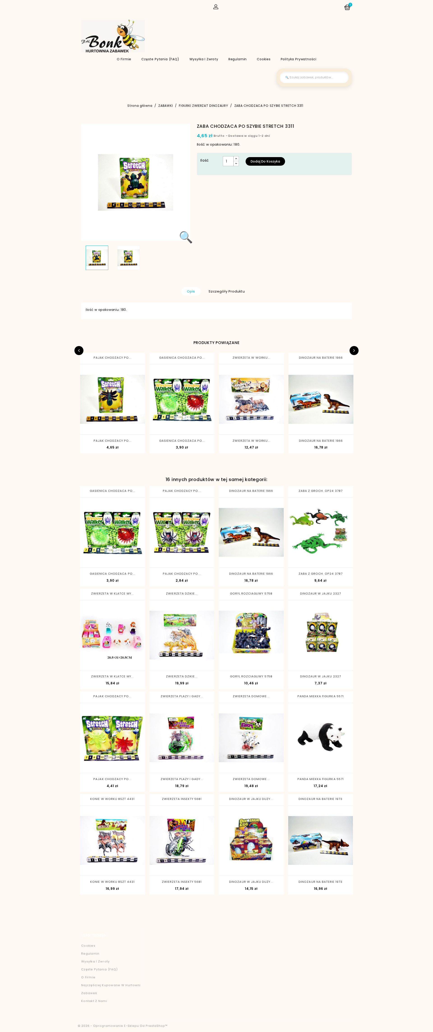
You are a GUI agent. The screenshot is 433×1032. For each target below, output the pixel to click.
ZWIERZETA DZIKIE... (182, 593)
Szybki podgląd (94, 426)
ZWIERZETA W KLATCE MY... (112, 593)
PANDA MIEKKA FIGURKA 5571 (320, 696)
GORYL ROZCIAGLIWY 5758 (251, 593)
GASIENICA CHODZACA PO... (182, 358)
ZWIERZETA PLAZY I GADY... (182, 696)
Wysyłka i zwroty (203, 59)
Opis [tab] (191, 291)
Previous (78, 350)
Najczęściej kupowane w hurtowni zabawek (111, 989)
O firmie (124, 59)
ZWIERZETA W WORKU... (251, 358)
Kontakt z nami (94, 1001)
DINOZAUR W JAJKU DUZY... (251, 799)
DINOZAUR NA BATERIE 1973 (320, 799)
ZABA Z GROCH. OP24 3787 (321, 491)
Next (354, 350)
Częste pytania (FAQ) (160, 59)
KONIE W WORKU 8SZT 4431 (112, 799)
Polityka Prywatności (298, 59)
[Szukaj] (341, 77)
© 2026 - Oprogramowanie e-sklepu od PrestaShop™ (123, 1026)
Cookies (264, 59)
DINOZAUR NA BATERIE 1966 (321, 358)
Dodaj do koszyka (265, 161)
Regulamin (237, 59)
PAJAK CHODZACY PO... (113, 358)
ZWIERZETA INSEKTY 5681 (182, 799)
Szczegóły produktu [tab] (227, 291)
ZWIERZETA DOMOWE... (251, 696)
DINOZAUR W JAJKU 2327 (320, 593)
